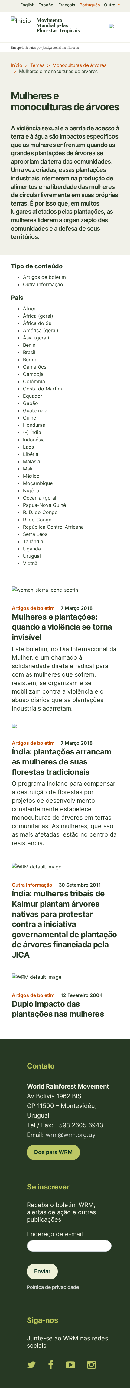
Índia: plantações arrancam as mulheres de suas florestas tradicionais (61, 762)
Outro (110, 4)
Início (16, 65)
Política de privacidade (53, 1287)
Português (90, 4)
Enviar (42, 1271)
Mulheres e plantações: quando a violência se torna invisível (62, 627)
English (27, 4)
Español (46, 4)
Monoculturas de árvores (79, 65)
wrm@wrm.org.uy (71, 1135)
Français (66, 4)
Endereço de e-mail (55, 1234)
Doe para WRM (53, 1152)
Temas (37, 65)
